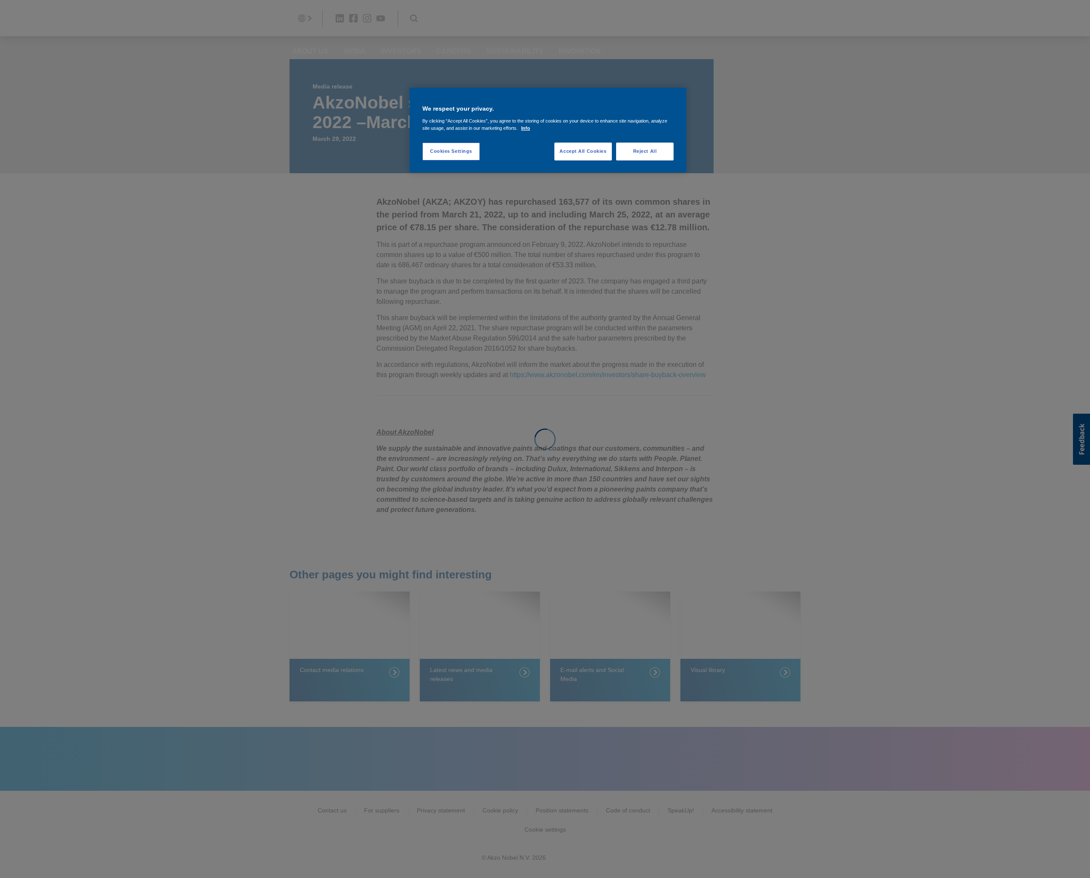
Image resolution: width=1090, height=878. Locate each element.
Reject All (645, 151)
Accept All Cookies (582, 151)
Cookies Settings (451, 151)
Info (525, 128)
